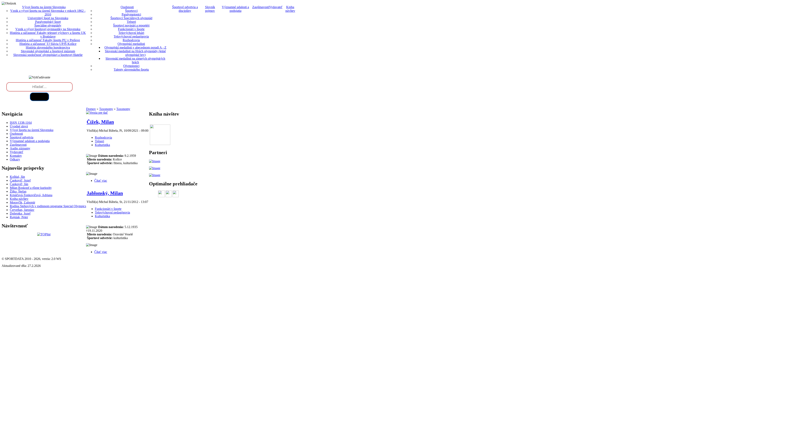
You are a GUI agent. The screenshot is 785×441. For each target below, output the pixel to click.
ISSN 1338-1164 (21, 122)
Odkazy (15, 159)
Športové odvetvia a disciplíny (185, 8)
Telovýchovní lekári (131, 33)
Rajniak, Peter (19, 217)
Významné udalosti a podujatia (235, 8)
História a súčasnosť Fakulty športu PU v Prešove (48, 40)
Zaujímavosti (260, 7)
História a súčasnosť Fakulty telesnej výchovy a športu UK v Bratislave (48, 34)
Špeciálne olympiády (47, 25)
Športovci (131, 10)
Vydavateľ (276, 7)
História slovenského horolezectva (48, 47)
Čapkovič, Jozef (20, 180)
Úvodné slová (19, 126)
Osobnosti (16, 133)
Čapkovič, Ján (19, 184)
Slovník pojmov (210, 8)
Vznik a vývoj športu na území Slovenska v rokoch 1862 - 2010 (47, 12)
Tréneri (131, 21)
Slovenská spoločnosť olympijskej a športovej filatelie (48, 55)
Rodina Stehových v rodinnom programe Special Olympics (48, 206)
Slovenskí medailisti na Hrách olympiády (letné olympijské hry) (135, 53)
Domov (91, 109)
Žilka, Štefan (18, 191)
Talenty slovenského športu (131, 69)
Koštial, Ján (17, 176)
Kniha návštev (290, 8)
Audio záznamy (20, 148)
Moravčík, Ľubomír (22, 202)
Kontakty (16, 155)
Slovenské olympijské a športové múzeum (48, 51)
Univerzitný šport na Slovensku (48, 18)
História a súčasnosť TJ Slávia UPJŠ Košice (47, 44)
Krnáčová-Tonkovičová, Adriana (31, 195)
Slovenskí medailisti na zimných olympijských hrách (135, 60)
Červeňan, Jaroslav (22, 210)
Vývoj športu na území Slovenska (31, 130)
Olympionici (131, 66)
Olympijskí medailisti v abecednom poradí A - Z (135, 47)
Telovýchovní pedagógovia (131, 36)
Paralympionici (131, 14)
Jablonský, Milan (105, 193)
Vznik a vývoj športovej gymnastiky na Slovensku (47, 29)
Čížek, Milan (100, 122)
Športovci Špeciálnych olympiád (131, 18)
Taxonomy (106, 109)
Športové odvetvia (21, 137)
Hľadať (39, 96)
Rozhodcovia (131, 40)
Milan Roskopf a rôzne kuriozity (31, 187)
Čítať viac (100, 180)
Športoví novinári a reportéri (131, 25)
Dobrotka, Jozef (20, 213)
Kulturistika (102, 145)
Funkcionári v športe (131, 29)
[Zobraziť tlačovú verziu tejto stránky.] (97, 112)
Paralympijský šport (48, 21)
